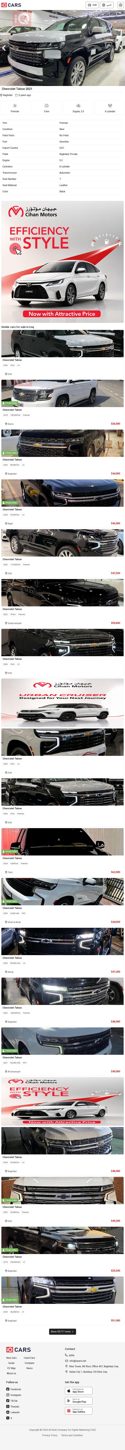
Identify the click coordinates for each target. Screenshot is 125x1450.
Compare (29, 1363)
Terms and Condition (72, 1435)
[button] (120, 5)
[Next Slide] (121, 48)
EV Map (11, 1368)
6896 (71, 1355)
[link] (78, 1391)
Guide (11, 1363)
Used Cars (29, 1357)
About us (11, 1373)
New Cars (11, 1357)
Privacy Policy (49, 1435)
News (29, 1368)
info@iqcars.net (78, 1360)
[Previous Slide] (4, 48)
